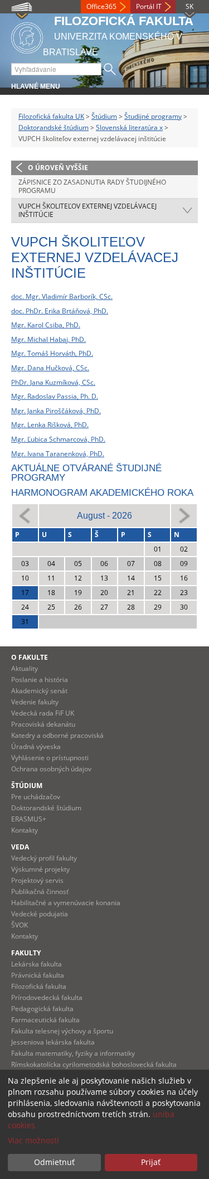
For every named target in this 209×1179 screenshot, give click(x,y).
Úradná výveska (36, 746)
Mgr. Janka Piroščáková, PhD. (56, 410)
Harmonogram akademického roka (102, 492)
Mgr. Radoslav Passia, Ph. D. (54, 396)
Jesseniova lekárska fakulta (53, 1042)
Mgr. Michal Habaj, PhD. (48, 339)
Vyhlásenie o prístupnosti (50, 757)
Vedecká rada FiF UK (42, 713)
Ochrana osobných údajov (51, 769)
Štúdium (104, 116)
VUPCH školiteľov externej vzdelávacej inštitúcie (87, 210)
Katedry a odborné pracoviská (57, 735)
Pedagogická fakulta (42, 1008)
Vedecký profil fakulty (44, 858)
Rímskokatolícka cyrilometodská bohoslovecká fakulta (94, 1064)
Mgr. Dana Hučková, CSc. (50, 368)
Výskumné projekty (40, 869)
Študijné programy (153, 116)
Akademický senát (39, 690)
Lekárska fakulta (36, 964)
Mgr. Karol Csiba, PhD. (45, 325)
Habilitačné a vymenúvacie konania (65, 902)
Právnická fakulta (37, 975)
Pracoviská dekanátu (43, 724)
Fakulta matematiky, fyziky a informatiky (73, 1053)
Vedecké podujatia (39, 914)
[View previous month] (25, 515)
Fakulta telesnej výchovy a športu (62, 1031)
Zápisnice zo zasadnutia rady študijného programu (92, 186)
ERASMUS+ (28, 819)
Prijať (151, 1162)
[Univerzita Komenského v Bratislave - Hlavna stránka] (27, 36)
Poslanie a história (39, 679)
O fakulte (29, 657)
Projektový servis (37, 880)
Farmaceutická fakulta (45, 1020)
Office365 (101, 6)
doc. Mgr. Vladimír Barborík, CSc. (62, 296)
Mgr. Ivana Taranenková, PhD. (57, 453)
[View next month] (184, 515)
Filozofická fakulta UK (51, 116)
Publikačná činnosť (40, 891)
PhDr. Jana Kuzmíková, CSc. (53, 382)
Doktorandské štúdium (53, 127)
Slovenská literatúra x (129, 127)
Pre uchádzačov (35, 796)
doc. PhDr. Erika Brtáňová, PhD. (59, 311)
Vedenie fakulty (35, 702)
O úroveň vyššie (58, 167)
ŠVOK (19, 925)
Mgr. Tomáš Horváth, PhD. (52, 353)
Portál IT (149, 6)
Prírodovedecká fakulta (46, 997)
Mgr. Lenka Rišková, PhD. (50, 424)
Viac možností (33, 1140)
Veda (20, 847)
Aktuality (24, 668)
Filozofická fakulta (38, 986)
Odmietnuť (54, 1162)
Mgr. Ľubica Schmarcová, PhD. (58, 439)
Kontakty (24, 830)
